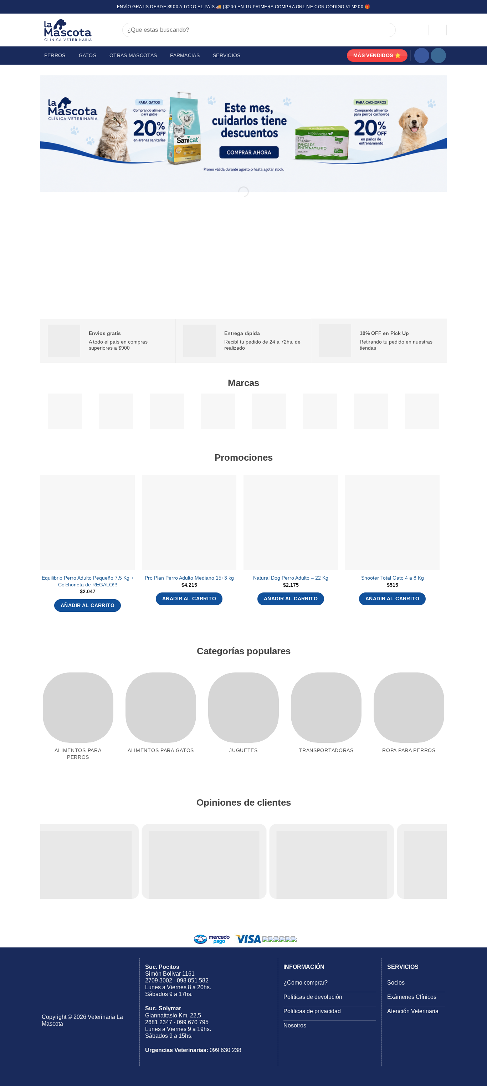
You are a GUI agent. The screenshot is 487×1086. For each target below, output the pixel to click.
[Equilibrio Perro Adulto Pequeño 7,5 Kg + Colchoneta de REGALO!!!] (87, 522)
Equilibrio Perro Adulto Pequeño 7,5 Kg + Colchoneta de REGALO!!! (88, 581)
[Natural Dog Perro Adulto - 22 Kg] (291, 522)
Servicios (227, 55)
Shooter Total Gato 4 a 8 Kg (392, 578)
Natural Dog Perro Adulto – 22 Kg (290, 578)
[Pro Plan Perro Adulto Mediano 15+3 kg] (189, 522)
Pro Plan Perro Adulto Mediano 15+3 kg (189, 578)
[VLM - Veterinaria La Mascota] (76, 30)
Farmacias (185, 55)
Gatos (87, 55)
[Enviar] (386, 30)
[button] (437, 30)
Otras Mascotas (133, 55)
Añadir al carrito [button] (87, 605)
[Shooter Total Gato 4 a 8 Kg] (392, 522)
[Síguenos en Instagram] (438, 55)
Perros (55, 55)
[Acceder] (420, 30)
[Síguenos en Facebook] (422, 55)
